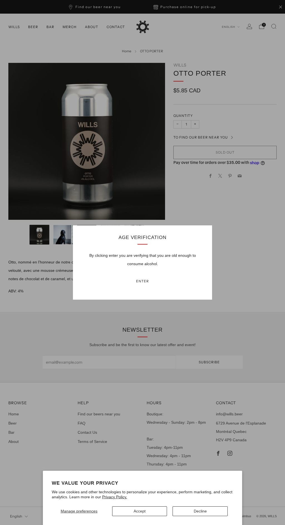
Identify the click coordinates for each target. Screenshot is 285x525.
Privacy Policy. (114, 497)
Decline (200, 511)
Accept (140, 511)
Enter (142, 281)
